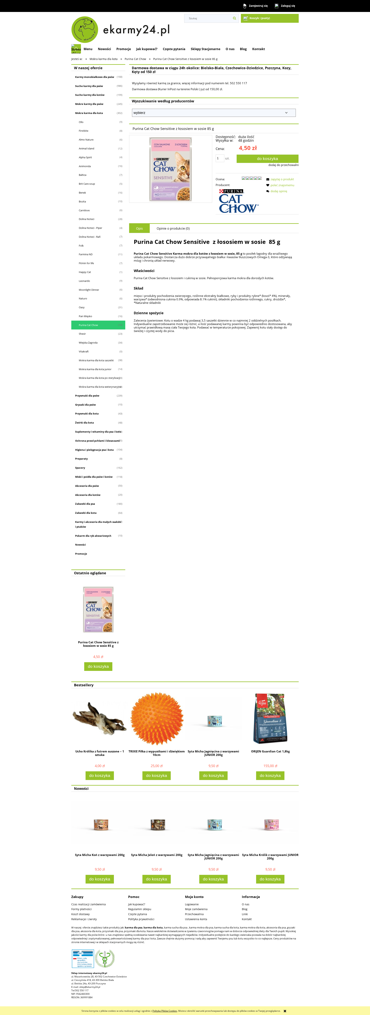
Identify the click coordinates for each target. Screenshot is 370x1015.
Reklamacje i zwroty (84, 919)
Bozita (82, 201)
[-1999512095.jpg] (170, 169)
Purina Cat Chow (88, 325)
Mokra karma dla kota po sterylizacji (99, 378)
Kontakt (247, 919)
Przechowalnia (194, 914)
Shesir (82, 333)
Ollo (81, 122)
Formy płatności (81, 909)
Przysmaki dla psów (87, 395)
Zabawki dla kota (86, 513)
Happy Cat (85, 272)
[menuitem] (88, 49)
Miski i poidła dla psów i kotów (94, 476)
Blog (244, 909)
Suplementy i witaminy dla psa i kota (98, 431)
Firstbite (83, 130)
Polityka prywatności (141, 919)
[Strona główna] (122, 28)
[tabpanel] (214, 290)
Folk (81, 245)
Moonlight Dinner (89, 289)
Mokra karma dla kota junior (95, 369)
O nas (245, 904)
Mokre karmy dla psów (89, 104)
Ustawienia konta (196, 919)
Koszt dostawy (80, 914)
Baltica (82, 175)
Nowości (80, 544)
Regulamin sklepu (139, 909)
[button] (279, 179)
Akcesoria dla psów (87, 486)
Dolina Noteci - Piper (90, 228)
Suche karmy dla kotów (89, 95)
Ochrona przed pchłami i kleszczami (97, 440)
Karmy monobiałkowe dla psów (94, 77)
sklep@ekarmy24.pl (89, 987)
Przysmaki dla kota (87, 413)
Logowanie (192, 904)
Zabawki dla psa (85, 503)
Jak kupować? (136, 904)
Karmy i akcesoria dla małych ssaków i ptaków (98, 524)
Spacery (80, 467)
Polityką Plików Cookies (164, 1010)
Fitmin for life (86, 263)
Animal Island (86, 148)
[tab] (139, 228)
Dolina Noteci (86, 219)
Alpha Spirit (85, 157)
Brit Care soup (87, 183)
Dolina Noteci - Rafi (90, 236)
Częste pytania (137, 914)
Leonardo (84, 281)
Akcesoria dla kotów (87, 495)
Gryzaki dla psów (85, 404)
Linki (245, 914)
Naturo (83, 298)
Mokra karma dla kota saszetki (96, 360)
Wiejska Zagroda (88, 342)
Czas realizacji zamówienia (88, 904)
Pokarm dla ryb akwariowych (93, 535)
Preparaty (81, 458)
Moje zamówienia (196, 909)
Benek (82, 192)
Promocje (81, 553)
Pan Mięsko (85, 316)
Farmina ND (85, 254)
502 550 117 (81, 990)
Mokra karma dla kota (89, 113)
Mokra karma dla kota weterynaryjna (100, 386)
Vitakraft (84, 351)
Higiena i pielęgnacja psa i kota (94, 449)
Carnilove (84, 210)
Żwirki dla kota (84, 422)
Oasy (82, 307)
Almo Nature (86, 139)
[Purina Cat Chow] (239, 201)
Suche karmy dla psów (89, 86)
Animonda (85, 166)
